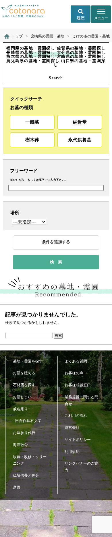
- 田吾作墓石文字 (27, 421)
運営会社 (72, 427)
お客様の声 (74, 373)
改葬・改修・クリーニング (30, 460)
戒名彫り (20, 409)
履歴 (81, 18)
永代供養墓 (79, 139)
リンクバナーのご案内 (81, 466)
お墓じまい (22, 397)
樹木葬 (32, 139)
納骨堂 (80, 122)
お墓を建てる (24, 373)
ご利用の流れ (76, 415)
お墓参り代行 (24, 433)
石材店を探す (24, 385)
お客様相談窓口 (78, 385)
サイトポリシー (78, 439)
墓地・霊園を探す (28, 361)
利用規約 (72, 451)
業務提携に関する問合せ (81, 400)
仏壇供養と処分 (26, 475)
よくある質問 (76, 361)
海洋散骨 (20, 445)
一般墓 (32, 122)
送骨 (16, 487)
